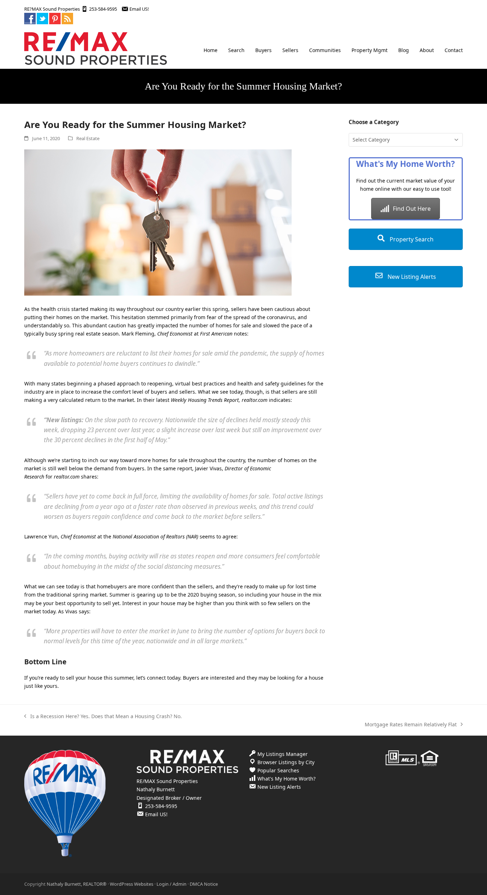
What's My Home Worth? (286, 778)
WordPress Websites (131, 884)
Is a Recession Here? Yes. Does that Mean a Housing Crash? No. (103, 716)
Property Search (411, 239)
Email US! (139, 9)
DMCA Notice (204, 884)
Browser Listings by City (285, 762)
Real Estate (87, 138)
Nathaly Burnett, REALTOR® (77, 884)
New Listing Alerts (411, 277)
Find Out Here (412, 209)
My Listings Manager (282, 754)
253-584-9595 (103, 9)
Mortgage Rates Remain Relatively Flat (411, 724)
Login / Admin (171, 884)
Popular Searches (278, 770)
